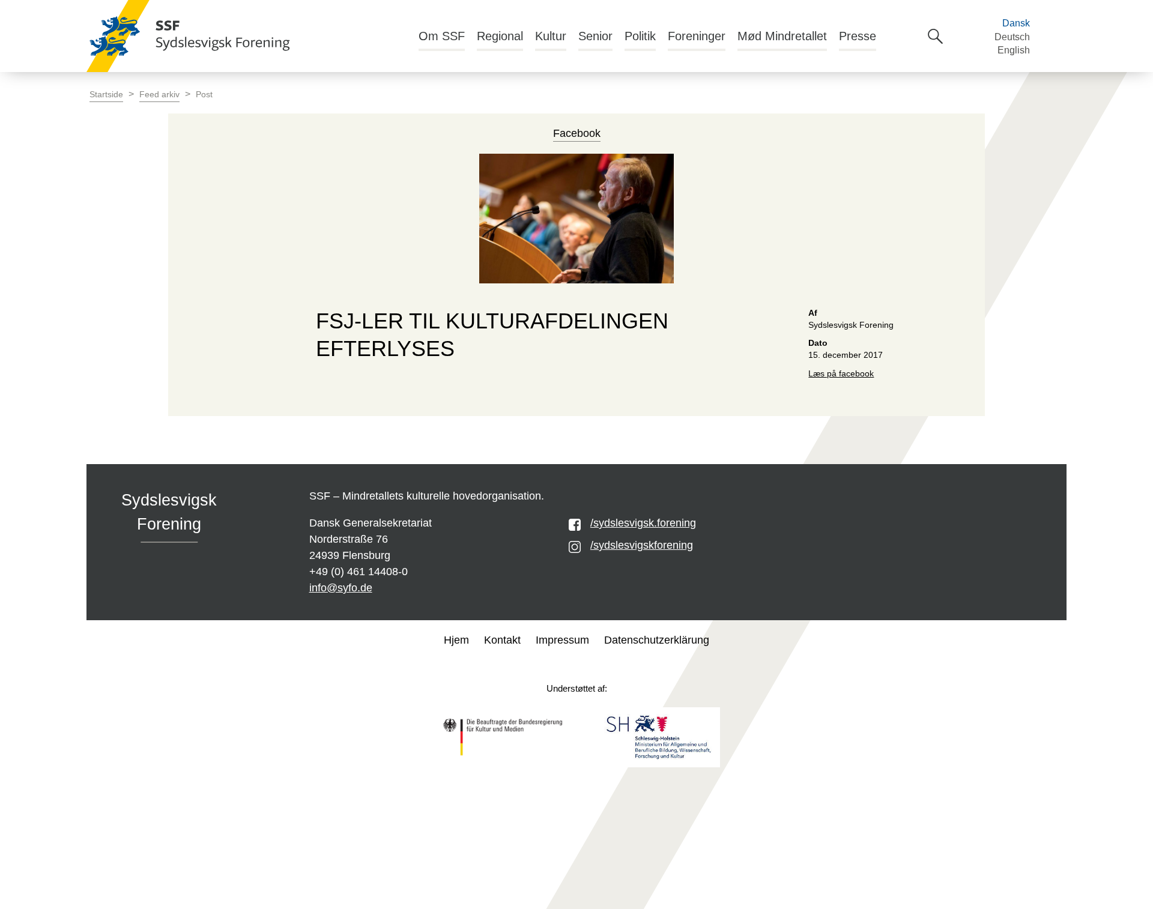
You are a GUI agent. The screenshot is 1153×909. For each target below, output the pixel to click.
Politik (640, 36)
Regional (500, 36)
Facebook (577, 133)
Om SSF (442, 36)
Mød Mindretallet (782, 36)
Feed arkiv (159, 94)
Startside (106, 94)
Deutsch (1012, 37)
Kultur (550, 36)
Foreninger (696, 36)
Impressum (562, 640)
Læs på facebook (841, 373)
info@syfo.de (340, 588)
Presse (857, 36)
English (1013, 50)
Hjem (456, 640)
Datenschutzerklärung (656, 640)
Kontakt (502, 640)
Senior (595, 36)
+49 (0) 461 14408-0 (358, 572)
